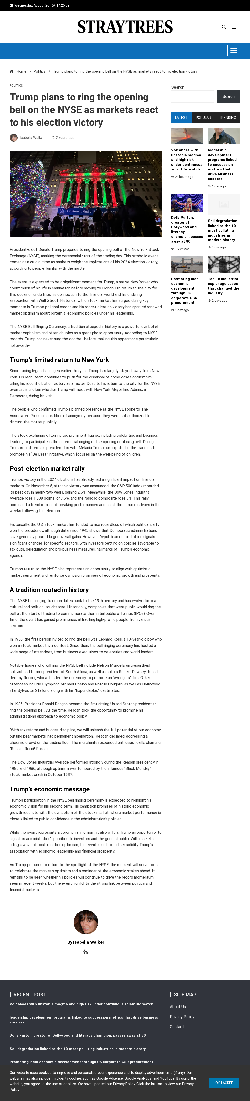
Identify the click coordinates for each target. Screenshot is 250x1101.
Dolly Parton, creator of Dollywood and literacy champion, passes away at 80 (78, 1035)
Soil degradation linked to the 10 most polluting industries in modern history (222, 230)
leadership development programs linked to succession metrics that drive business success (222, 164)
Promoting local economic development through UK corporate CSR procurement (185, 291)
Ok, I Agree (224, 1083)
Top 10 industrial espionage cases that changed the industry (223, 286)
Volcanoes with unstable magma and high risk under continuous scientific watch (186, 159)
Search (177, 87)
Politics (16, 85)
